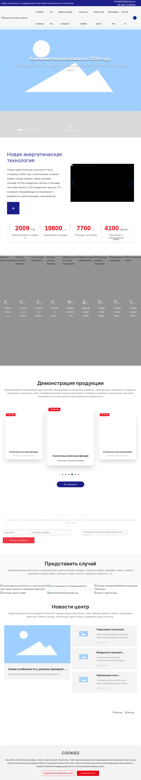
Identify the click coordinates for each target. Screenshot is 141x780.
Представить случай (70, 564)
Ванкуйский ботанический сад (70, 591)
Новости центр (70, 607)
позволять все (88, 773)
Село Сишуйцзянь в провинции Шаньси (70, 584)
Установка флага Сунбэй (23, 591)
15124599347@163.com (124, 1)
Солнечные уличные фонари (23, 452)
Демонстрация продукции (70, 383)
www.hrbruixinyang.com (83, 744)
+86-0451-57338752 (126, 5)
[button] (16, 130)
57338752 (83, 736)
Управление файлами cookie (58, 773)
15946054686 (93, 736)
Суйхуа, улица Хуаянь (117, 591)
